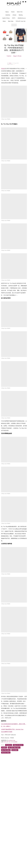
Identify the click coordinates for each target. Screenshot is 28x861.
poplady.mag (11, 740)
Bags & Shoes (17, 56)
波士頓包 (14, 750)
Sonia (10, 63)
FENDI (3, 68)
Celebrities (7, 15)
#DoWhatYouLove (22, 18)
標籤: (3, 745)
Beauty (7, 11)
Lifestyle (14, 15)
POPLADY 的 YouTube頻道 (10, 741)
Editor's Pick (19, 11)
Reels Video (10, 21)
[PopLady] (14, 4)
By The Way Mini (14, 747)
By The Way (6, 750)
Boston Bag (5, 752)
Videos (4, 21)
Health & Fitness (6, 18)
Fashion (13, 11)
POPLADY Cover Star (20, 21)
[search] (18, 1)
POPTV (13, 18)
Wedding (21, 15)
